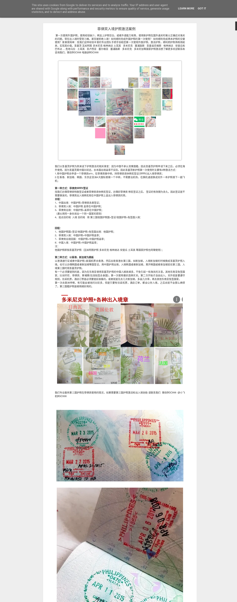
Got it (202, 8)
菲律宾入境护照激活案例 (116, 28)
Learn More (186, 8)
